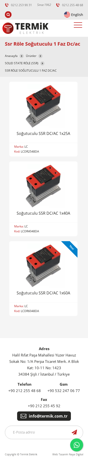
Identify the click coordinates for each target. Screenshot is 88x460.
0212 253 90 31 (21, 5)
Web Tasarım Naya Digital (67, 454)
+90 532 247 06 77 (63, 390)
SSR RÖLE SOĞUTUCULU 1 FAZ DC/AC (31, 70)
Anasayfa (11, 56)
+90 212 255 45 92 (44, 405)
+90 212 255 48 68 (24, 390)
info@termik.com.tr (48, 416)
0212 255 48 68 (72, 5)
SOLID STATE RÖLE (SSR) (21, 63)
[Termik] (25, 35)
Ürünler (31, 56)
